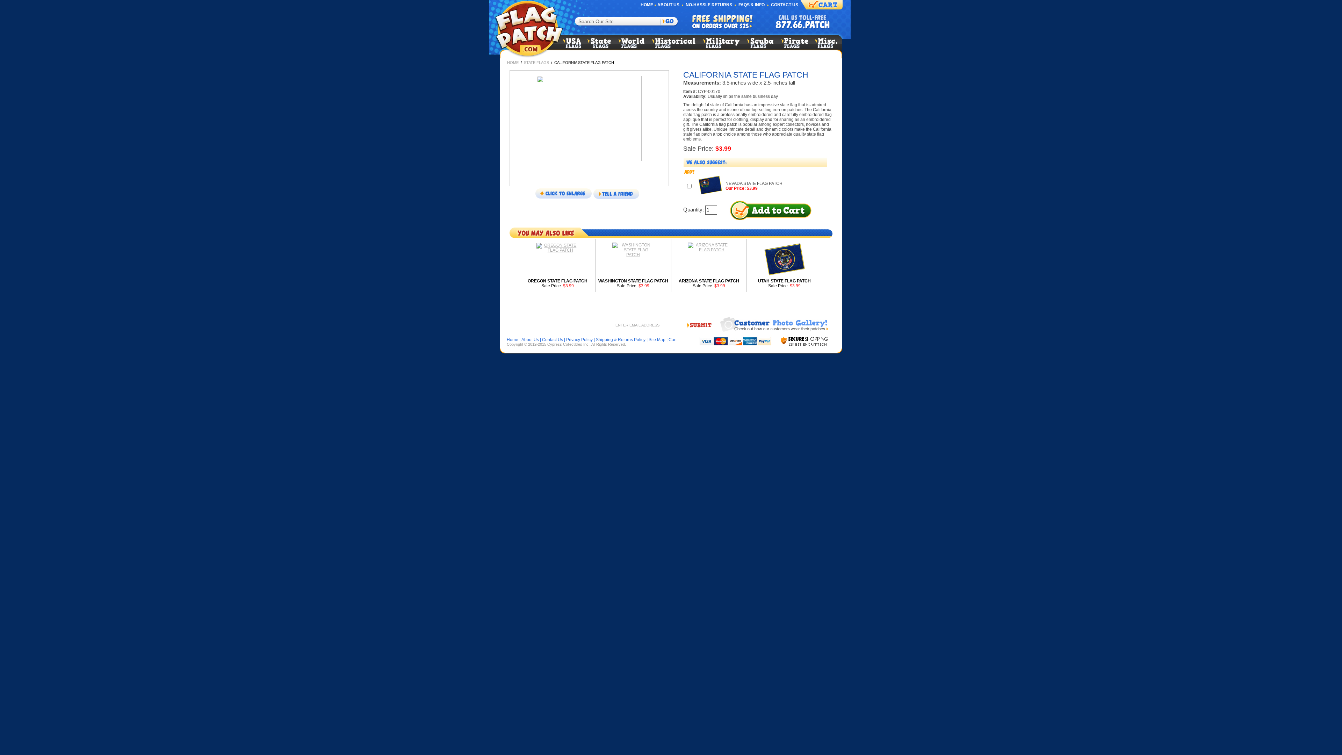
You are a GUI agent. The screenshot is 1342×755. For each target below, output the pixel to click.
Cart (673, 339)
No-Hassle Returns (709, 4)
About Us (668, 4)
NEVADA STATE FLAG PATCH (754, 183)
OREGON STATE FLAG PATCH (557, 281)
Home (647, 4)
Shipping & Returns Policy (620, 339)
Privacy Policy (579, 339)
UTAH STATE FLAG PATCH (784, 281)
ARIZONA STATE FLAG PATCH (709, 281)
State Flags (536, 62)
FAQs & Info (751, 4)
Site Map (657, 339)
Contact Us (784, 4)
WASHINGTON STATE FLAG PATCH (633, 281)
